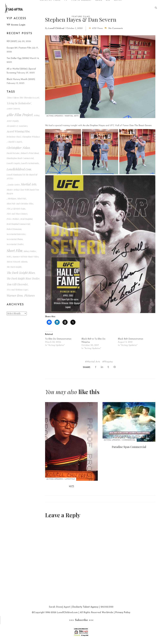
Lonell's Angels (13, 163)
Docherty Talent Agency (85, 607)
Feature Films (81, 17)
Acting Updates (54, 116)
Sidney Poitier (30, 251)
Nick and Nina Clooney (17, 213)
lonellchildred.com (19, 169)
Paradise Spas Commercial (129, 447)
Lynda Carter (14, 184)
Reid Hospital (26, 219)
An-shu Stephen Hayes (94, 125)
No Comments (115, 28)
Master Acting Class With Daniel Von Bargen (23, 191)
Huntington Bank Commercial (20, 158)
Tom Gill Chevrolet (17, 284)
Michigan (12, 198)
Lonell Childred (56, 28)
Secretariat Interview (16, 234)
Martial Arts (72, 116)
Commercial (128, 440)
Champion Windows (31, 136)
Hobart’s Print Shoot (30, 153)
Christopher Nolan (18, 148)
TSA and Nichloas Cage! (17, 289)
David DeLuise (13, 153)
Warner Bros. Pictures (21, 295)
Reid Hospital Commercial (18, 224)
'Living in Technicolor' (19, 103)
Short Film (14, 250)
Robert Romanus (14, 229)
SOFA (9, 256)
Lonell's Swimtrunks (30, 163)
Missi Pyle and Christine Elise (20, 203)
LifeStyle (70, 479)
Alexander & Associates (17, 125)
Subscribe (81, 620)
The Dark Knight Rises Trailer (23, 278)
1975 (71, 486)
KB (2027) (12, 41)
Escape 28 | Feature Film (19, 48)
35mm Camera (13, 108)
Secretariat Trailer (15, 244)
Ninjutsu (108, 362)
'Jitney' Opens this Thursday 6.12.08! (23, 97)
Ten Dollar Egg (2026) (18, 58)
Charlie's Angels (15, 141)
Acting (36, 115)
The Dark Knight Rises (21, 273)
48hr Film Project (20, 114)
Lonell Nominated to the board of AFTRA (22, 176)
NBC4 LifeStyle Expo (16, 208)
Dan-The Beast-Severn (140, 125)
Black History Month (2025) (21, 79)
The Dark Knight (14, 266)
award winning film (18, 131)
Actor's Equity (13, 120)
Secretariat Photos (15, 239)
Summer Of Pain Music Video (25, 256)
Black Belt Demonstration (130, 339)
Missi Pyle (21, 198)
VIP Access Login (16, 25)
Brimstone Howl (14, 136)
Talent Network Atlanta (17, 261)
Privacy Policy (122, 612)
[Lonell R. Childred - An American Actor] (14, 8)
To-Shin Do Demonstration (58, 339)
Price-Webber (13, 219)
